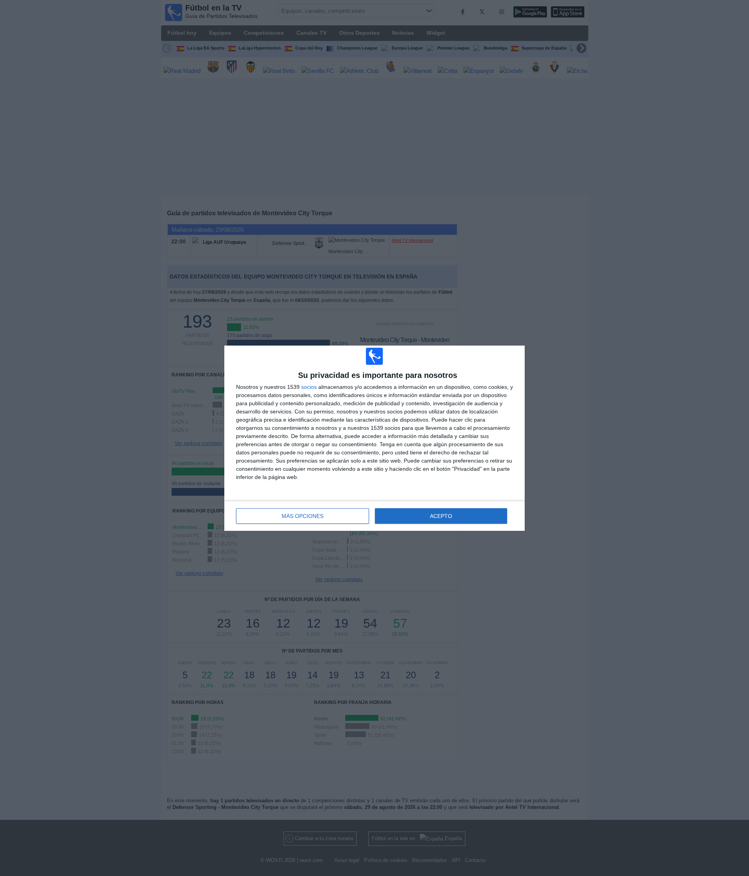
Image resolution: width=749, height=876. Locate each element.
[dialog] (374, 438)
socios (309, 387)
